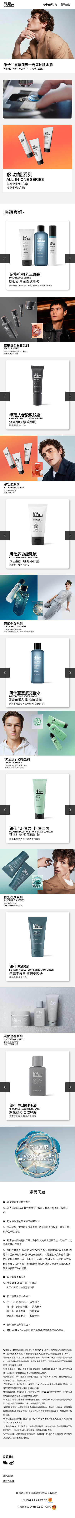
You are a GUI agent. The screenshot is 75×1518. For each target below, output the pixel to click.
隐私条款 (8, 1475)
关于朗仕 (65, 4)
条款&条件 (8, 1481)
